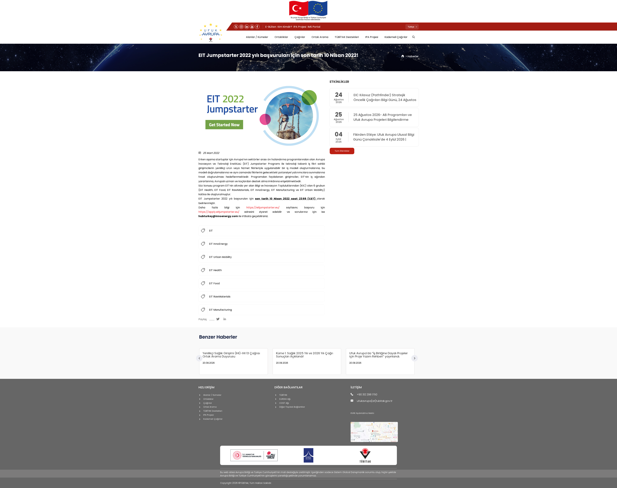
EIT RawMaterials (219, 296)
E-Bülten (270, 27)
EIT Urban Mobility (220, 257)
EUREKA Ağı (285, 399)
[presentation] (199, 358)
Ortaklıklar (281, 37)
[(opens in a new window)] (236, 26)
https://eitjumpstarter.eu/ (263, 207)
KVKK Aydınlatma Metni (362, 413)
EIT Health (215, 270)
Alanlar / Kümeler (257, 37)
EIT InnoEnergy (218, 244)
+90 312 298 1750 (367, 394)
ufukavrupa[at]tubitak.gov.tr (374, 401)
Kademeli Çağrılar (396, 37)
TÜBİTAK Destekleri (347, 37)
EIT (211, 231)
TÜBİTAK (283, 395)
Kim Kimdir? (284, 27)
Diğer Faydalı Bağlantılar (292, 407)
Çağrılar (300, 37)
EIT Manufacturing (220, 310)
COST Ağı (284, 403)
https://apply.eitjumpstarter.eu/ (218, 212)
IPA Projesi (299, 27)
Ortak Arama (320, 37)
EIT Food (214, 283)
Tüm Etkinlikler (342, 151)
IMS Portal (314, 27)
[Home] (402, 56)
